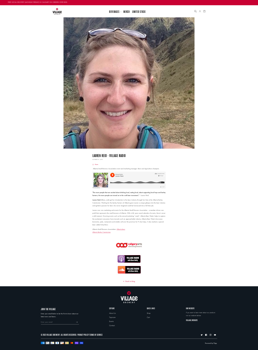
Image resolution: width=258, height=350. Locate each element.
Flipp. (215, 343)
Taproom (112, 317)
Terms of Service (96, 334)
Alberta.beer (121, 229)
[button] (115, 11)
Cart (148, 317)
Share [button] (96, 164)
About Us (112, 313)
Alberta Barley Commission (101, 232)
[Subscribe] (77, 322)
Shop (149, 313)
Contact (112, 325)
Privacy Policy (83, 334)
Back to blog (130, 281)
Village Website (192, 320)
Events (111, 321)
